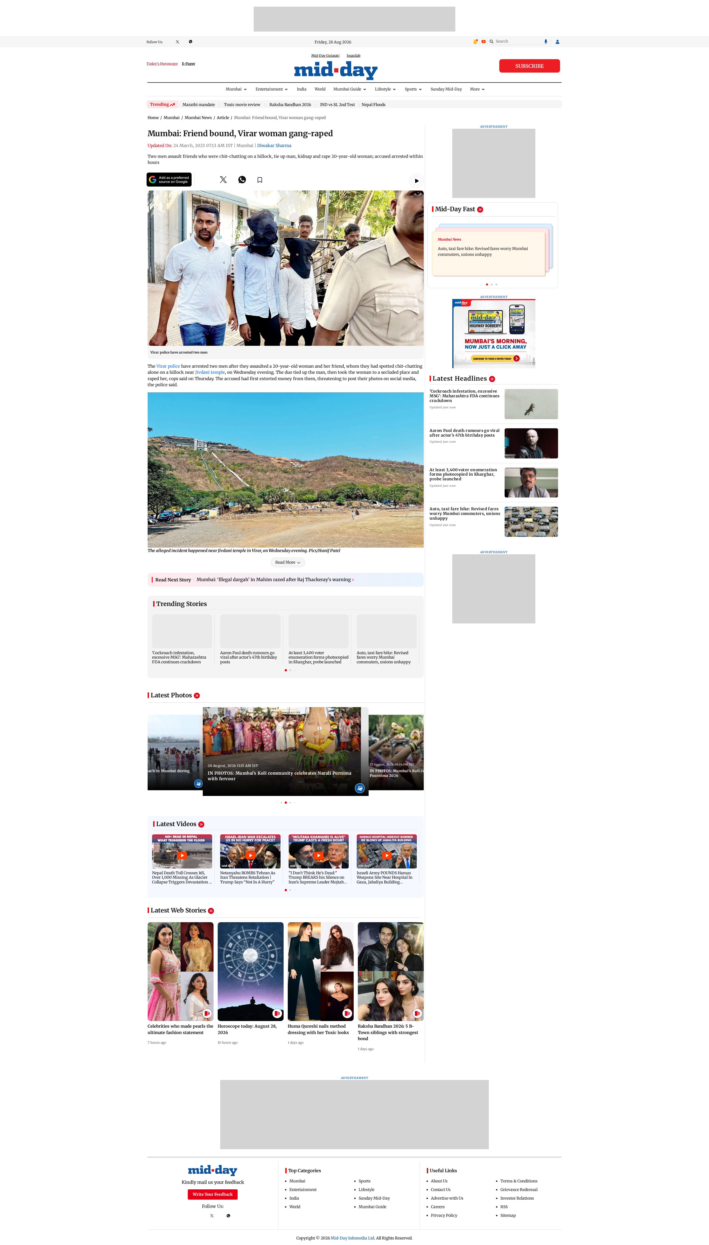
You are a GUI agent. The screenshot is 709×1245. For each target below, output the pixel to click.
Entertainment (269, 89)
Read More (285, 562)
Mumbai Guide (347, 89)
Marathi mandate (199, 105)
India (302, 89)
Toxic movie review (242, 105)
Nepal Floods (374, 104)
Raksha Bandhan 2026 (290, 105)
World (320, 89)
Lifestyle (383, 89)
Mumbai (234, 89)
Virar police (168, 366)
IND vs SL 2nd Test (337, 105)
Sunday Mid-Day (446, 89)
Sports (411, 89)
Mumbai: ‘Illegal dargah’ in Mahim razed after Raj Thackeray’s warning (275, 579)
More (475, 89)
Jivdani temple (210, 372)
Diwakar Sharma (274, 145)
